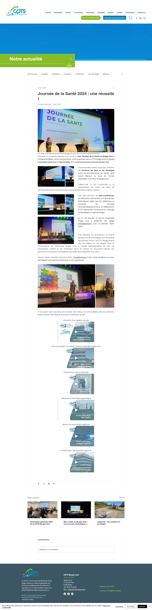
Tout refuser (131, 606)
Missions (106, 74)
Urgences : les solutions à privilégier (108, 523)
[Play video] (76, 332)
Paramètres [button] (119, 606)
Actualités (44, 74)
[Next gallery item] (71, 176)
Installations (56, 74)
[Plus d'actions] (113, 88)
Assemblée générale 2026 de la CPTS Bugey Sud (41, 523)
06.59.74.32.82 (72, 587)
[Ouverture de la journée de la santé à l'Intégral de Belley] (76, 509)
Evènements (79, 74)
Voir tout (122, 497)
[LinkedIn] (140, 18)
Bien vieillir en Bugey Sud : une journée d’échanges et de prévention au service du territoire (76, 523)
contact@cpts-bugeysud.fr (76, 589)
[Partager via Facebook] (39, 484)
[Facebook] (136, 18)
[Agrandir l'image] (51, 176)
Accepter (142, 606)
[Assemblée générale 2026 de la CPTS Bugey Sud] (42, 509)
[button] (91, 18)
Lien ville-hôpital (93, 74)
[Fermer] (149, 606)
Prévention (67, 74)
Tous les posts (32, 74)
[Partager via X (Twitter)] (44, 484)
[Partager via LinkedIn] (49, 484)
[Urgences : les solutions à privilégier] (109, 509)
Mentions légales (28, 599)
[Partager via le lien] (54, 484)
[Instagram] (144, 18)
